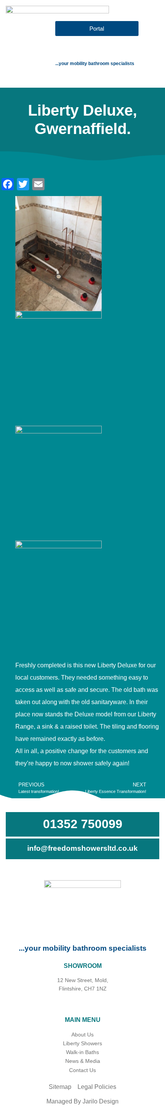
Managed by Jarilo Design (82, 1101)
